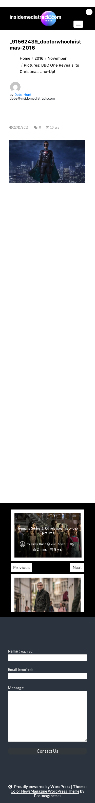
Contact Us (47, 751)
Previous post (29, 227)
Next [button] (77, 567)
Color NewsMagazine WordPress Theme (45, 791)
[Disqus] (47, 306)
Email (20, 669)
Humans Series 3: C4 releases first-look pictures (48, 530)
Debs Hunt (22, 94)
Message (16, 687)
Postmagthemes (47, 795)
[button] (78, 24)
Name (20, 651)
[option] (47, 535)
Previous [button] (21, 567)
